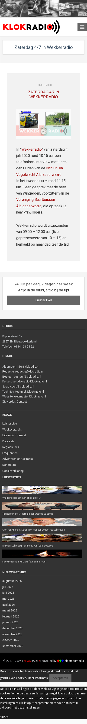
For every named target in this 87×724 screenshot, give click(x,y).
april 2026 (8, 604)
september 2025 (12, 646)
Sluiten (4, 717)
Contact (22, 401)
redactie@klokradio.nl (29, 371)
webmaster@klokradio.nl (30, 396)
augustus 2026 (12, 581)
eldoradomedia (74, 661)
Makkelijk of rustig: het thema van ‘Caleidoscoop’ (27, 545)
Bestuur (7, 376)
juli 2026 (7, 587)
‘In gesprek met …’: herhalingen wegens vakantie (27, 514)
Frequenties (10, 453)
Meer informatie (38, 678)
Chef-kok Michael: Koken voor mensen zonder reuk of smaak (33, 529)
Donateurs (9, 465)
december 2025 (12, 628)
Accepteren (60, 678)
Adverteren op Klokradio (17, 459)
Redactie (8, 371)
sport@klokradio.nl (22, 386)
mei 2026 (8, 598)
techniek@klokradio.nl (29, 391)
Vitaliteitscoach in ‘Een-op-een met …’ (21, 498)
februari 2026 (10, 616)
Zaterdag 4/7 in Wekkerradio (43, 94)
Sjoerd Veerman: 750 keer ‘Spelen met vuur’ (24, 561)
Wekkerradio (31, 149)
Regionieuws (10, 447)
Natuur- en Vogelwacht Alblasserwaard (39, 171)
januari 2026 (10, 622)
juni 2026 (8, 592)
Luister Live (9, 423)
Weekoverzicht (12, 429)
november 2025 (12, 634)
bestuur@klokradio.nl (27, 376)
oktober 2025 (10, 640)
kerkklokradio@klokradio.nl (30, 381)
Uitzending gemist (14, 435)
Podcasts (8, 441)
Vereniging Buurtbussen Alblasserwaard (35, 202)
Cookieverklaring (13, 471)
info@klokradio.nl (28, 366)
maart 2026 (9, 610)
